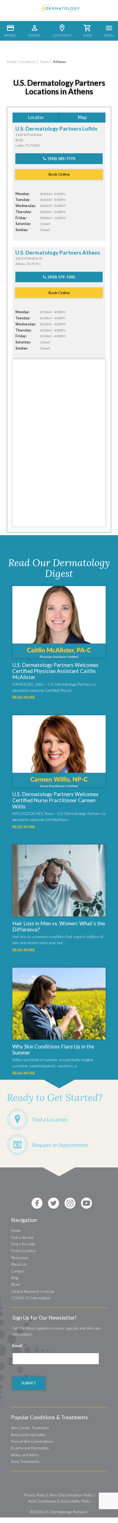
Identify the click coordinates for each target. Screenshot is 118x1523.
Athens (59, 61)
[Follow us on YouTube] (86, 1203)
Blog (14, 1277)
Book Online (59, 174)
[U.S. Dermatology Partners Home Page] (59, 12)
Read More (23, 697)
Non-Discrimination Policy (71, 1495)
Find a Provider (23, 1244)
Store (15, 1284)
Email (19, 1345)
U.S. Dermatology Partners (65, 1511)
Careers (18, 1271)
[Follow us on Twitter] (53, 1203)
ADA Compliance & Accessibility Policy (59, 1501)
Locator (36, 117)
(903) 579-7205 (60, 276)
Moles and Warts (25, 1454)
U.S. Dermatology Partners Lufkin (56, 128)
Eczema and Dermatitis (30, 1448)
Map (82, 117)
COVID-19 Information (30, 1298)
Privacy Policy (35, 1495)
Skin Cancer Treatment (30, 1427)
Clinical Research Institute (33, 1291)
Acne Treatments (25, 1461)
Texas (44, 61)
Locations (28, 61)
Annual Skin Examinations (32, 1441)
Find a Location (23, 1250)
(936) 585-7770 (60, 158)
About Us (19, 1264)
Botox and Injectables (28, 1434)
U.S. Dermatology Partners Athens (57, 252)
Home (12, 61)
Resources (20, 1257)
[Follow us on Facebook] (37, 1203)
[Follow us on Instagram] (70, 1203)
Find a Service (22, 1237)
